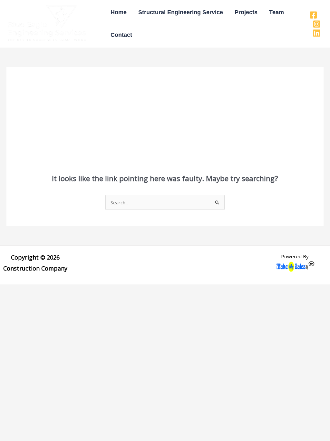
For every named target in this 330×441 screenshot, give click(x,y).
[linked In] (317, 33)
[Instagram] (317, 24)
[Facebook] (313, 15)
